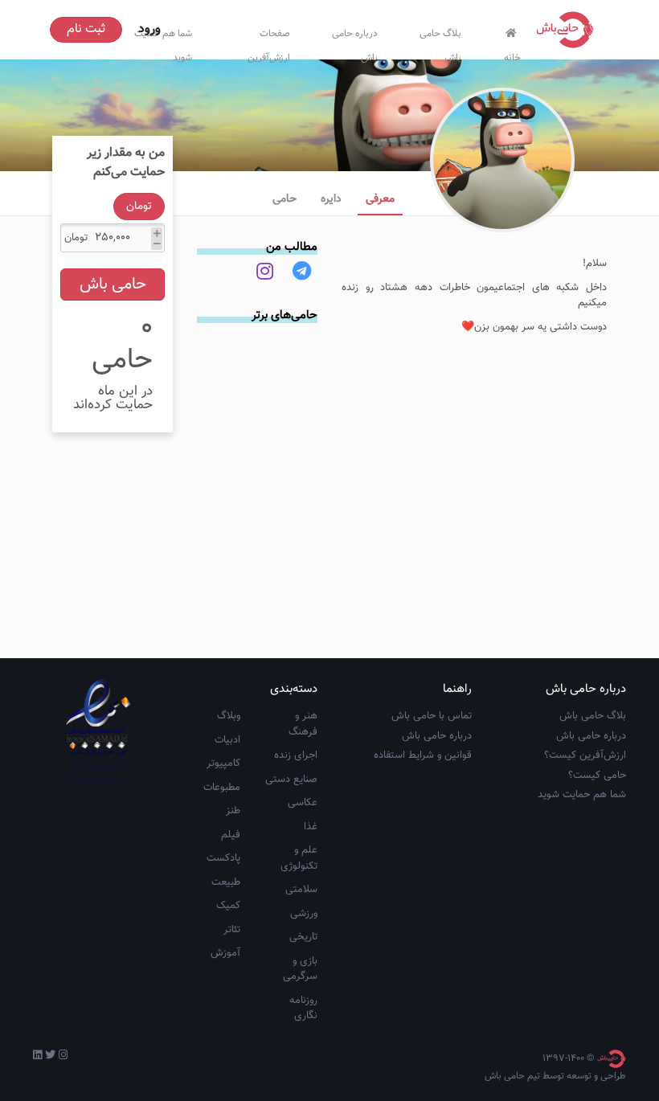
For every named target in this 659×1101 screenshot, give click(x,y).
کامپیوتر (223, 763)
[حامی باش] (569, 30)
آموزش (225, 953)
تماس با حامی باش (431, 716)
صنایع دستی (291, 780)
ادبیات (227, 740)
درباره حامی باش (355, 42)
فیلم (230, 835)
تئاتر (231, 930)
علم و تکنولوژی (298, 858)
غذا (310, 827)
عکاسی (302, 803)
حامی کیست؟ (597, 775)
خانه (512, 54)
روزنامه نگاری (303, 1009)
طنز (233, 811)
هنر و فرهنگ (303, 724)
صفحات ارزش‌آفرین (269, 42)
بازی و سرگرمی (300, 969)
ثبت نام (86, 29)
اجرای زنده (295, 755)
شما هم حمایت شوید (582, 795)
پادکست (223, 858)
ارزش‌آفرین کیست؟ (585, 755)
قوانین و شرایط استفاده (423, 755)
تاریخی (303, 937)
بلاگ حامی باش (440, 42)
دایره (331, 199)
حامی (284, 199)
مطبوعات (221, 788)
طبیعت (225, 882)
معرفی (380, 199)
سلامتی (301, 890)
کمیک (228, 906)
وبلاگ (228, 716)
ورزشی (303, 914)
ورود (149, 29)
